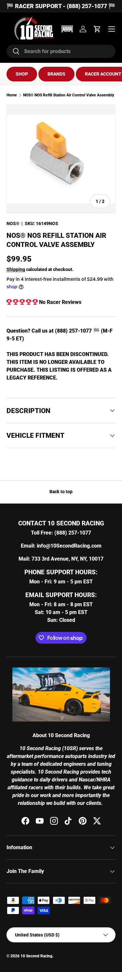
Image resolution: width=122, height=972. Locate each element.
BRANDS (56, 74)
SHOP (22, 74)
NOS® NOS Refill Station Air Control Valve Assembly (68, 95)
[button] (67, 29)
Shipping (16, 269)
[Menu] (111, 29)
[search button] (13, 51)
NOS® (13, 223)
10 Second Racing (36, 956)
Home (12, 95)
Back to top (61, 491)
